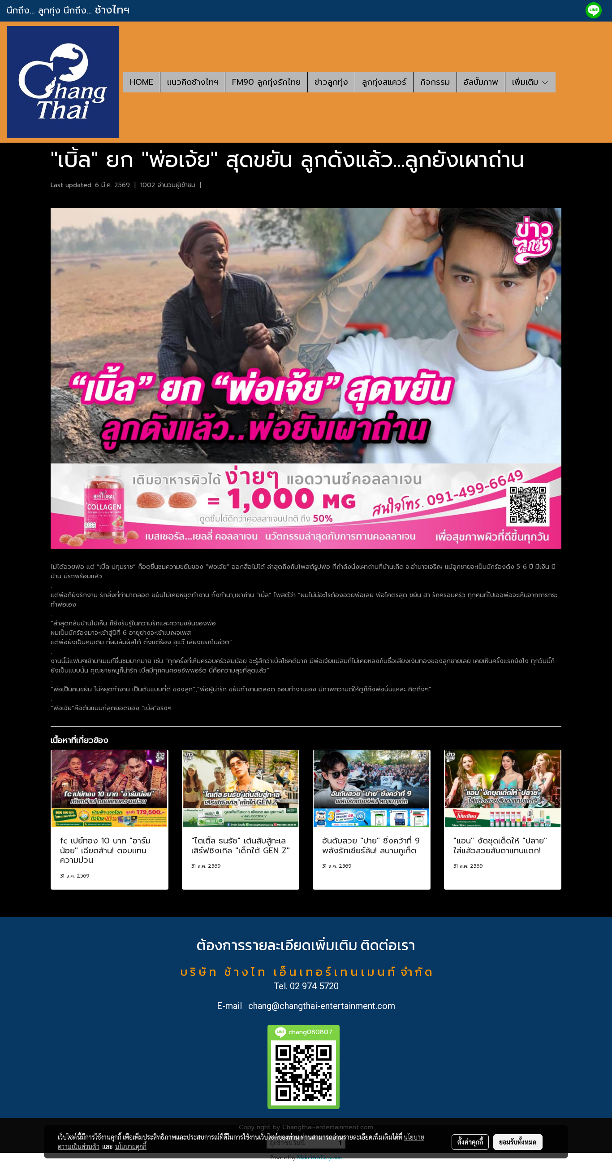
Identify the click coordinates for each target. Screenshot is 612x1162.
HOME (141, 82)
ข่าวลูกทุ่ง (331, 82)
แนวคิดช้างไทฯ (192, 82)
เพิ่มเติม (526, 82)
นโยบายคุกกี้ (131, 1146)
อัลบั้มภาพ (481, 82)
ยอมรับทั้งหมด (518, 1142)
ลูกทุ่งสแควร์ (384, 82)
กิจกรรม (435, 82)
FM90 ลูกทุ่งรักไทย (266, 82)
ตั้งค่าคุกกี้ (470, 1142)
